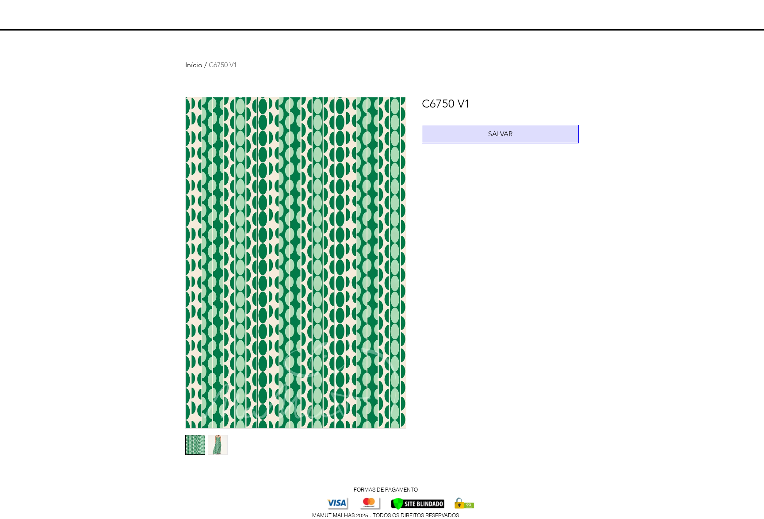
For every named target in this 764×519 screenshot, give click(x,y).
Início (193, 65)
